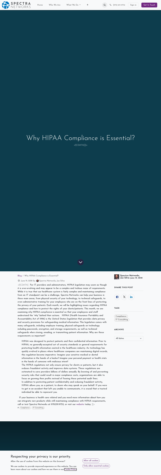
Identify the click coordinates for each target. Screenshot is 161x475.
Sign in (133, 5)
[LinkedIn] (131, 297)
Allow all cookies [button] (91, 461)
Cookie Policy (70, 469)
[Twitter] (124, 297)
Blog (20, 276)
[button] (104, 5)
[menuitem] (40, 5)
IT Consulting (38, 408)
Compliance (25, 408)
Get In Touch (149, 5)
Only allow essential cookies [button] (96, 466)
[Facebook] (117, 297)
